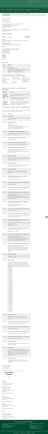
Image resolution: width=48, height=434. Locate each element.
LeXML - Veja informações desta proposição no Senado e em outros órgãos (8, 417)
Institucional (7, 9)
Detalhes (3, 396)
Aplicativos (28, 432)
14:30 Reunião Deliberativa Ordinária (14, 202)
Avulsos (3, 77)
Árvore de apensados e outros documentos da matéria (11, 74)
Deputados (12, 9)
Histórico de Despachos (6, 82)
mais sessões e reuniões (6, 413)
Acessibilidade (32, 1)
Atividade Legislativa (18, 9)
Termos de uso (22, 432)
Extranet (33, 432)
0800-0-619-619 (38, 423)
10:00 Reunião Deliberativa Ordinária (14, 229)
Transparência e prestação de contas (32, 10)
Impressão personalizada (6, 22)
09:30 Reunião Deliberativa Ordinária (21, 97)
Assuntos (2, 9)
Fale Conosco (37, 1)
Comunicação (24, 9)
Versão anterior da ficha (19, 23)
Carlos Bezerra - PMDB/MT (7, 37)
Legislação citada (15, 77)
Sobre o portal (16, 432)
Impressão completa (5, 20)
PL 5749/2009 (6, 15)
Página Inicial (4, 13)
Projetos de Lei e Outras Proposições (19, 13)
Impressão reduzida (5, 19)
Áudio (3, 395)
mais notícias (4, 386)
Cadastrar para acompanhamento (8, 23)
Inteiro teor (14, 25)
